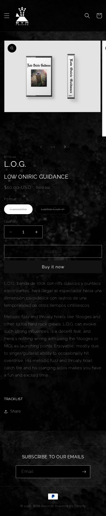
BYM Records (43, 506)
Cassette (21, 210)
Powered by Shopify (70, 506)
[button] (7, 16)
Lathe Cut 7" (55, 210)
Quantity (11, 221)
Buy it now (53, 266)
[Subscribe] (84, 471)
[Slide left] (41, 147)
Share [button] (15, 411)
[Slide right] (65, 147)
